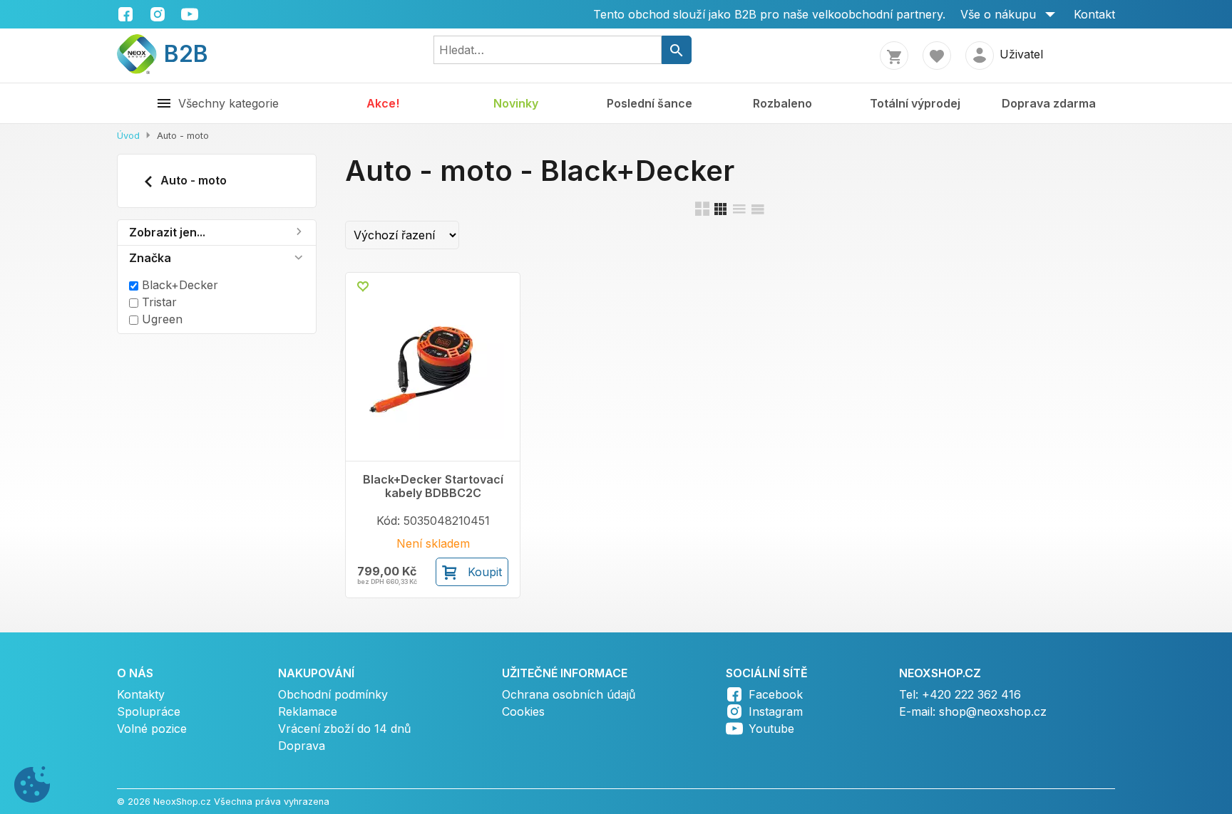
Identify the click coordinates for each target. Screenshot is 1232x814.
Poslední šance (649, 103)
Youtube (771, 728)
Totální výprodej (915, 103)
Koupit (485, 572)
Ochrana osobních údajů (568, 694)
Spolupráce (148, 711)
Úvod (128, 135)
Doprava (301, 746)
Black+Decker (178, 285)
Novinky (515, 103)
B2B (177, 54)
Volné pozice (152, 728)
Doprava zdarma (1049, 103)
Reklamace (307, 711)
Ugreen (160, 319)
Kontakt (1094, 14)
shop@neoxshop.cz (993, 711)
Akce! (382, 103)
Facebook (776, 694)
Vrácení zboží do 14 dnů (344, 728)
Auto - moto (192, 180)
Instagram (776, 711)
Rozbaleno (782, 103)
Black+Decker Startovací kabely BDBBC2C (433, 486)
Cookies (523, 711)
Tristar (157, 302)
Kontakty (141, 694)
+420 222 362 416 (971, 694)
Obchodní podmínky (333, 694)
